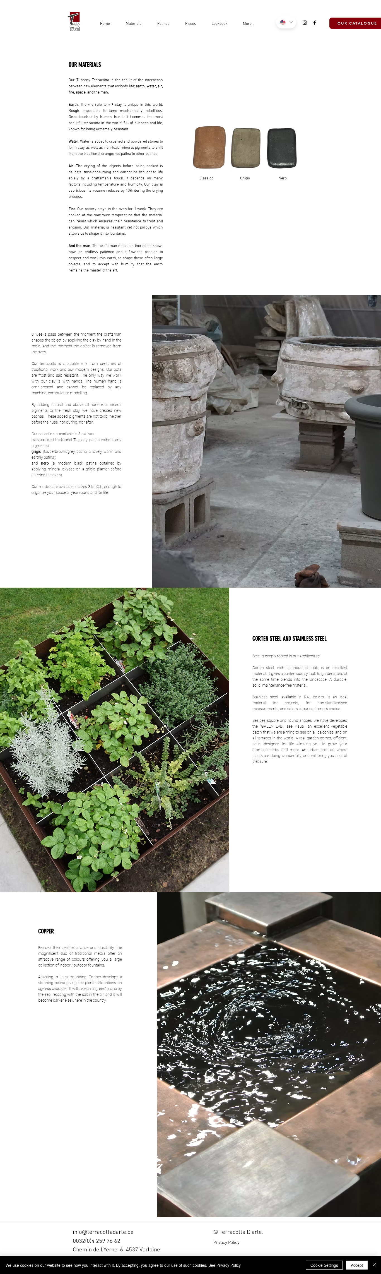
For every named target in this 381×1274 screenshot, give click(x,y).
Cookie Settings (324, 1265)
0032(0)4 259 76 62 (96, 1241)
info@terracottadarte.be (103, 1232)
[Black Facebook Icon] (314, 22)
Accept (357, 1265)
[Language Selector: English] (286, 22)
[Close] (374, 1265)
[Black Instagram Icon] (305, 22)
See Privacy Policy (224, 1265)
